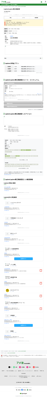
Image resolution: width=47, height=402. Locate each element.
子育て (30, 367)
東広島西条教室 (7, 268)
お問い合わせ (38, 376)
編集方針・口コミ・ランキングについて (25, 370)
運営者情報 (23, 373)
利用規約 (6, 376)
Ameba (19, 389)
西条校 (5, 253)
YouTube (37, 367)
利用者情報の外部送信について (24, 376)
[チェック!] (41, 271)
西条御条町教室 (7, 237)
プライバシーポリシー (13, 376)
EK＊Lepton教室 (7, 187)
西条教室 (6, 306)
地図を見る (7, 190)
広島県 (10, 6)
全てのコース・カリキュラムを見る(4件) (35, 109)
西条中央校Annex (7, 335)
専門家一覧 (42, 370)
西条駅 (16, 6)
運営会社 (33, 376)
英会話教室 (6, 6)
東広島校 (6, 222)
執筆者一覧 (36, 370)
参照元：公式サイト (39, 93)
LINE (16, 367)
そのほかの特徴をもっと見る (23, 159)
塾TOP (2, 6)
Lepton (11, 36)
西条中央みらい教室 (8, 319)
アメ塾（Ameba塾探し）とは (11, 370)
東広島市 (13, 6)
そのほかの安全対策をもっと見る (23, 168)
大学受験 (23, 367)
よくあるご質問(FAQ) (23, 377)
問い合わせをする (7, 174)
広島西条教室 (6, 206)
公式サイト (23, 258)
